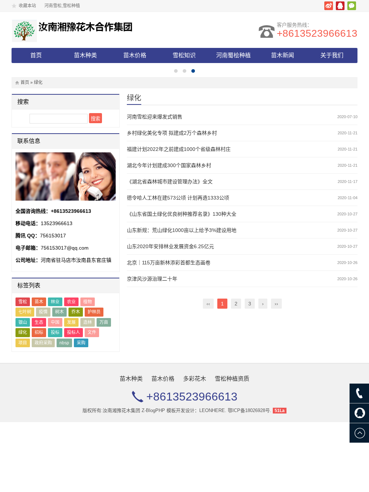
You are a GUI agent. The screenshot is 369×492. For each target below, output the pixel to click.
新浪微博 (328, 5)
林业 (55, 301)
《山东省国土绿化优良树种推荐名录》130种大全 (181, 214)
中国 (55, 322)
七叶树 (24, 311)
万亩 (103, 322)
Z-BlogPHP (153, 410)
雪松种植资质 (232, 379)
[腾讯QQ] (359, 413)
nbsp (64, 342)
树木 (59, 311)
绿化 (22, 332)
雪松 (22, 301)
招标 (39, 332)
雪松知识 (184, 55)
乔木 (75, 311)
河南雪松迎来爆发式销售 (154, 117)
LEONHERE (212, 410)
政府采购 (43, 342)
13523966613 (56, 223)
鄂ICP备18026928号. (249, 410)
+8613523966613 (317, 33)
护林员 (94, 311)
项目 (22, 342)
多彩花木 (194, 379)
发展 (71, 322)
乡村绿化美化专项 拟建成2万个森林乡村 (172, 133)
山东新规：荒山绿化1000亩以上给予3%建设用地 (181, 230)
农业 (71, 301)
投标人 (73, 332)
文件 (92, 332)
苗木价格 (134, 55)
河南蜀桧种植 (233, 55)
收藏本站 (27, 5)
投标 (55, 332)
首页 (36, 55)
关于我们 (331, 55)
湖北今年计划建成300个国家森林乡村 (169, 165)
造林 (87, 322)
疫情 (43, 311)
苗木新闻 (282, 55)
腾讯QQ (340, 5)
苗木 (39, 301)
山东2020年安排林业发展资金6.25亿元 (170, 246)
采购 (81, 342)
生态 (39, 322)
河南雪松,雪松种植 (75, 29)
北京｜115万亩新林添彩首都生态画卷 (168, 262)
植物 (87, 301)
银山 (22, 322)
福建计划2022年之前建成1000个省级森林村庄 (179, 149)
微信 (351, 5)
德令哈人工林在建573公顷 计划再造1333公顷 (178, 198)
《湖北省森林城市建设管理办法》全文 (170, 181)
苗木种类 (85, 55)
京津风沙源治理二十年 (152, 279)
